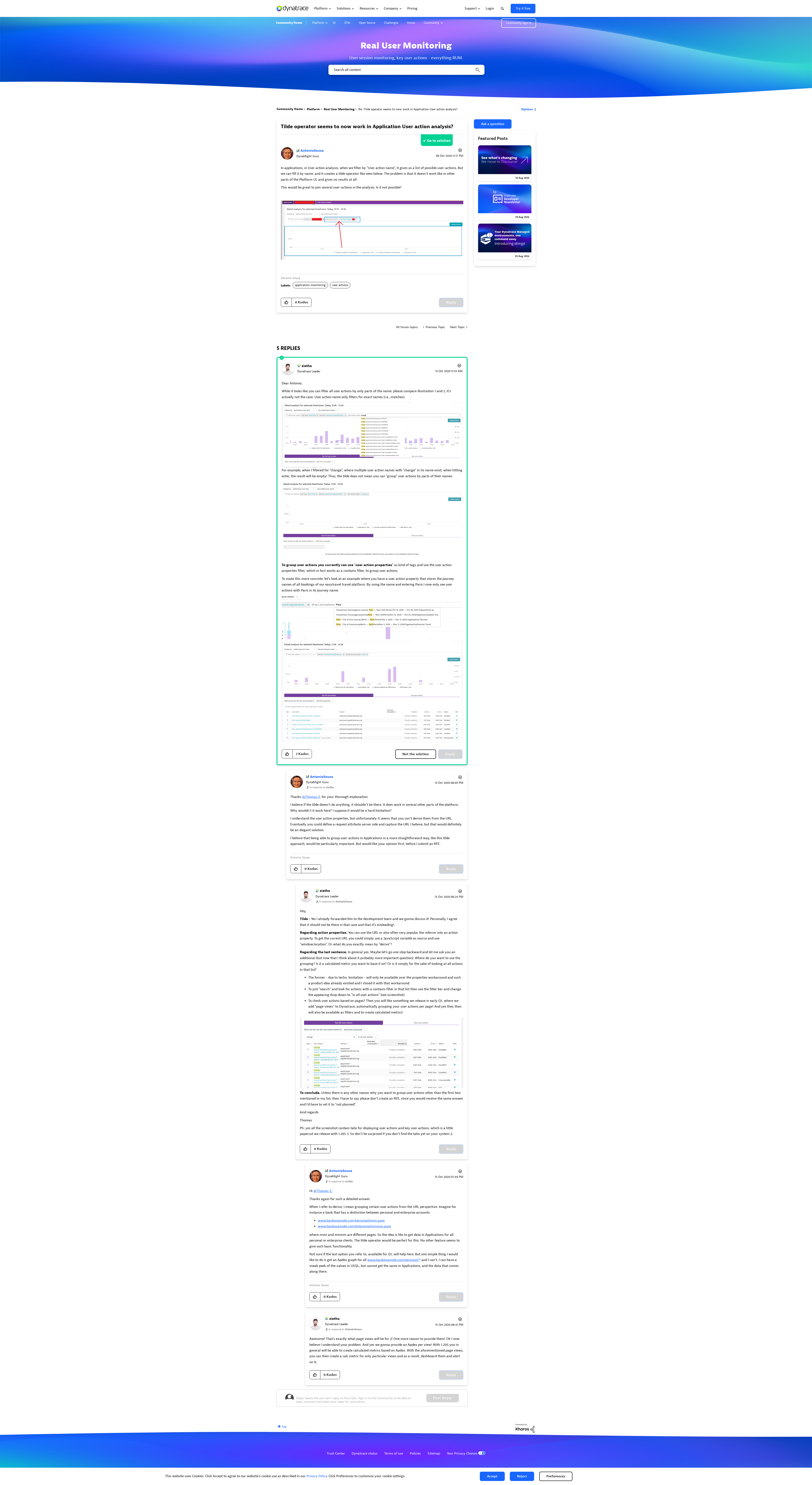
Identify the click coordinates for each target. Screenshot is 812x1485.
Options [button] (527, 109)
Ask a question (492, 124)
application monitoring (310, 285)
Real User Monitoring (339, 109)
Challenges (391, 23)
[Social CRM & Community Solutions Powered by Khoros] (525, 1428)
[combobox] (406, 70)
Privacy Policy (316, 1476)
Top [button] (284, 1427)
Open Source (367, 23)
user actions (340, 285)
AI (334, 23)
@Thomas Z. (311, 797)
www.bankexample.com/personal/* (394, 1260)
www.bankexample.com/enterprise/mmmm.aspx (354, 1226)
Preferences (555, 1476)
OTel (347, 23)
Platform (318, 23)
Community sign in (518, 23)
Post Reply (442, 1398)
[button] (492, 1476)
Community (431, 23)
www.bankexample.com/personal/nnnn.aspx (351, 1220)
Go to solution (439, 141)
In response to (322, 787)
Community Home (289, 23)
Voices (411, 23)
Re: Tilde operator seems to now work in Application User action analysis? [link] (408, 109)
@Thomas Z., (323, 1191)
